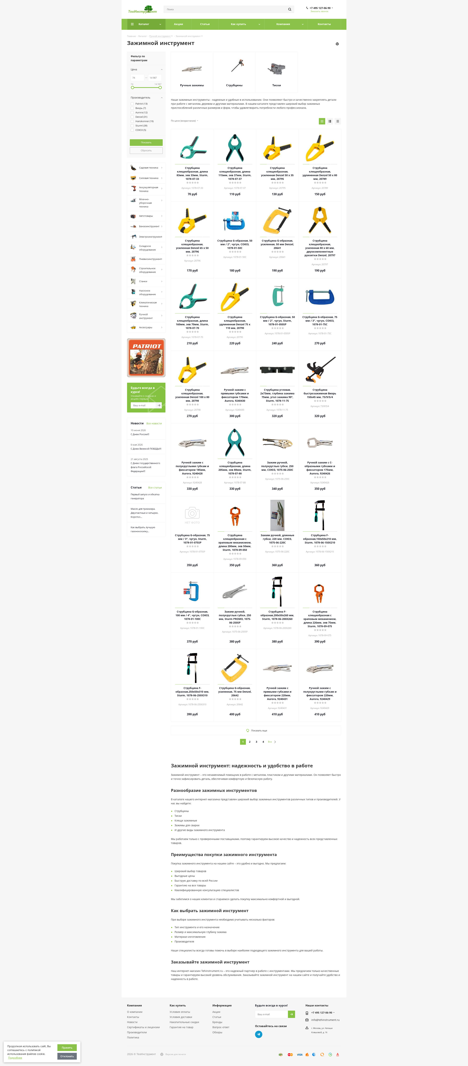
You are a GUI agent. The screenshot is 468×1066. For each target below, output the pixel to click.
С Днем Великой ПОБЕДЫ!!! (146, 448)
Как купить (178, 1005)
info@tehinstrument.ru (325, 1020)
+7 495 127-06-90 (320, 8)
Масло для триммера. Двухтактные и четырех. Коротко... (144, 512)
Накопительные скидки (184, 1022)
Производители (137, 1032)
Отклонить (67, 1056)
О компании (134, 1012)
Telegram (258, 1034)
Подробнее (15, 1057)
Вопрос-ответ (220, 1027)
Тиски (276, 85)
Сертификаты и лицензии (143, 1027)
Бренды (217, 1022)
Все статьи (155, 487)
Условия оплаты (180, 1012)
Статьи (216, 1017)
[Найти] (289, 9)
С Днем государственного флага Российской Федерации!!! (145, 467)
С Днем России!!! (140, 434)
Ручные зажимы (192, 85)
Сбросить (146, 150)
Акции (216, 1012)
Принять (67, 1047)
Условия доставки (181, 1017)
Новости (132, 1022)
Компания (134, 1005)
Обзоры (217, 1032)
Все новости (154, 423)
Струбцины (234, 85)
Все (270, 741)
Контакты (133, 1017)
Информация (222, 1005)
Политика (133, 1037)
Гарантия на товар (181, 1027)
